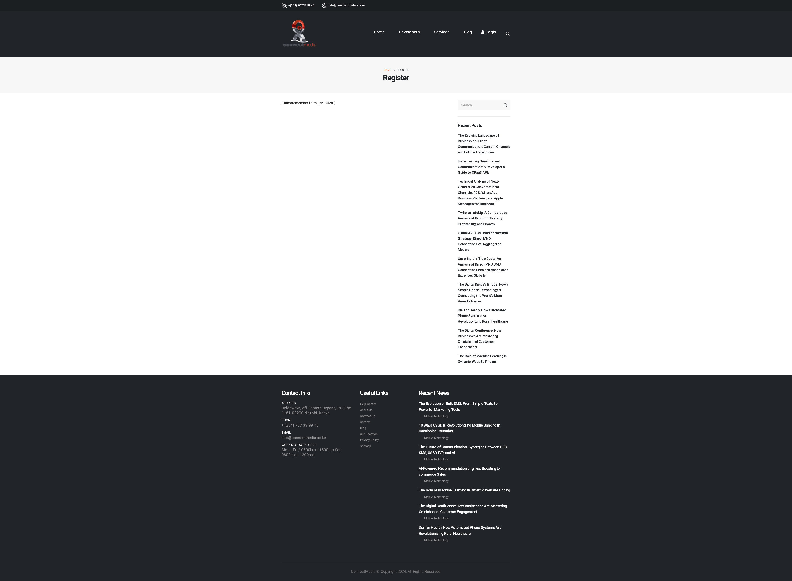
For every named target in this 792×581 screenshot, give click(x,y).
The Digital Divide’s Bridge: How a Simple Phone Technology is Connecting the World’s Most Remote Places (483, 292)
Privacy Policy (369, 440)
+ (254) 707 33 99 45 (300, 425)
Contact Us (367, 416)
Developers (409, 32)
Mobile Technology (436, 416)
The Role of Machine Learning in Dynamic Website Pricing (482, 359)
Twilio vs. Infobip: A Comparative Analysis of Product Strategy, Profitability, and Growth (482, 218)
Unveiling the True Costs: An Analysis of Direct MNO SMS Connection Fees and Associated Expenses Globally (483, 266)
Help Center (368, 404)
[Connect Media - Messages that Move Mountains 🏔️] (300, 34)
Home (379, 32)
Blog (468, 32)
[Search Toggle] (507, 34)
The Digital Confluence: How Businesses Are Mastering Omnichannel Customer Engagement (479, 338)
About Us (366, 410)
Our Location (369, 434)
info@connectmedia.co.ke (304, 437)
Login (491, 32)
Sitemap (365, 446)
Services (442, 32)
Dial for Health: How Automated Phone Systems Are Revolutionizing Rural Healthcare (483, 315)
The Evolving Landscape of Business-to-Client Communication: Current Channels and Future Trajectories (484, 143)
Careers (365, 422)
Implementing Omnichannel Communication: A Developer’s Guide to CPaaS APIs (481, 166)
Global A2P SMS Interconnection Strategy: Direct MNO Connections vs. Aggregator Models (483, 241)
